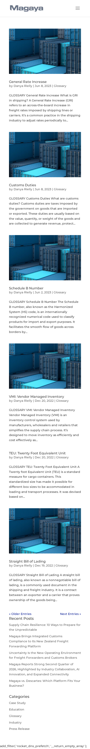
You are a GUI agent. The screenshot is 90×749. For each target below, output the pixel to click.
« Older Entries (20, 614)
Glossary (60, 86)
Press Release (19, 729)
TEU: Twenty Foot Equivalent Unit (37, 453)
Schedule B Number (26, 288)
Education (16, 709)
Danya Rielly (23, 86)
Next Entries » (70, 614)
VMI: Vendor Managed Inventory (36, 397)
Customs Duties (22, 185)
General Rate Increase (28, 82)
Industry (15, 722)
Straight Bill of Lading (27, 561)
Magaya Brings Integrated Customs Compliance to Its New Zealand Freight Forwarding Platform (38, 641)
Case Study (17, 703)
